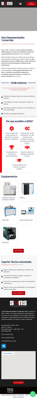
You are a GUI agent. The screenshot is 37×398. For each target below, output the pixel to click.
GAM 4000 (5, 220)
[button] (20, 4)
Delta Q (22, 197)
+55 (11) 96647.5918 (7, 337)
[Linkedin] (3, 346)
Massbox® (5, 242)
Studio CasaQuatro (18, 395)
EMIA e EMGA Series (26, 220)
